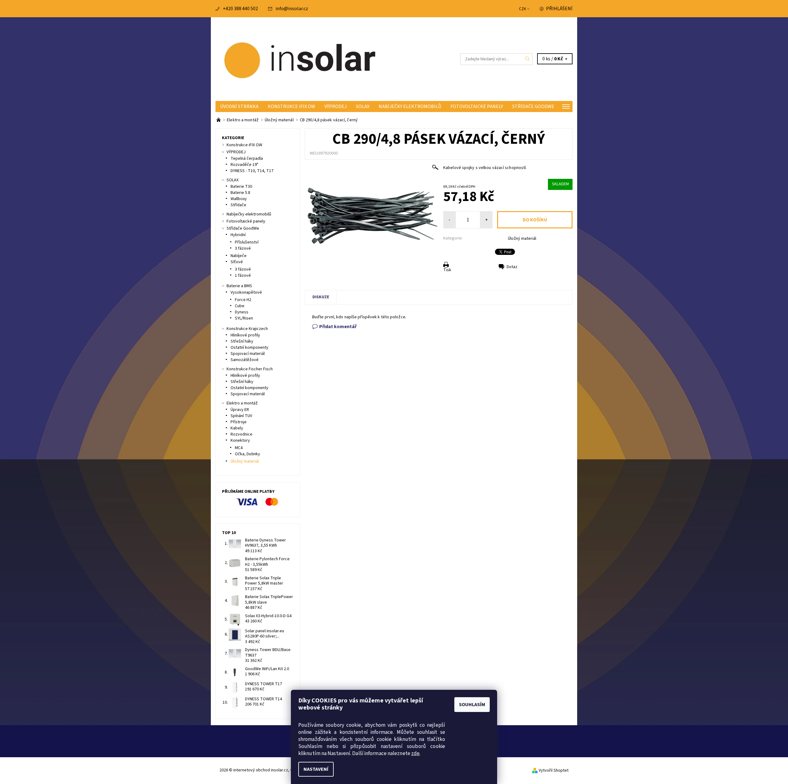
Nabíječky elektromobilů (410, 106)
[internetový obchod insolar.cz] (304, 58)
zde (415, 753)
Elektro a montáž (242, 403)
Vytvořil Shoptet (554, 770)
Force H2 (243, 300)
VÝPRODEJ (335, 106)
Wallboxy (239, 199)
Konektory (240, 440)
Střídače (238, 205)
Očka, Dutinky (247, 454)
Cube (239, 306)
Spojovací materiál (248, 354)
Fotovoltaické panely (476, 106)
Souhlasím (472, 704)
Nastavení (316, 769)
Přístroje (239, 422)
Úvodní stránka (239, 106)
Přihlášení (559, 8)
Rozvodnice (241, 434)
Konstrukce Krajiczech (247, 329)
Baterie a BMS (239, 286)
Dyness (241, 312)
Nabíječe (239, 256)
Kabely (237, 428)
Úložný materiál (522, 238)
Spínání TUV (241, 416)
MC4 (239, 448)
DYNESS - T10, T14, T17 (252, 171)
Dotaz (512, 267)
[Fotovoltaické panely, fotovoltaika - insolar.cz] (219, 120)
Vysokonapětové (246, 292)
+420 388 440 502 (240, 8)
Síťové (237, 262)
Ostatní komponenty (249, 347)
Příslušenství (247, 242)
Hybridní (238, 235)
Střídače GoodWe (533, 106)
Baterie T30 (241, 186)
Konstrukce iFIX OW (291, 106)
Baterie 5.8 (240, 193)
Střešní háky (242, 341)
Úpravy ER (240, 410)
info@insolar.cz (291, 8)
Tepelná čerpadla (247, 158)
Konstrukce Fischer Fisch (250, 369)
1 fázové (243, 275)
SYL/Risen (244, 318)
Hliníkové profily (245, 335)
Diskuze (320, 297)
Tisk (447, 270)
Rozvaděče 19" (244, 165)
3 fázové (243, 248)
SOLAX (362, 106)
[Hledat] (528, 59)
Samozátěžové (245, 360)
